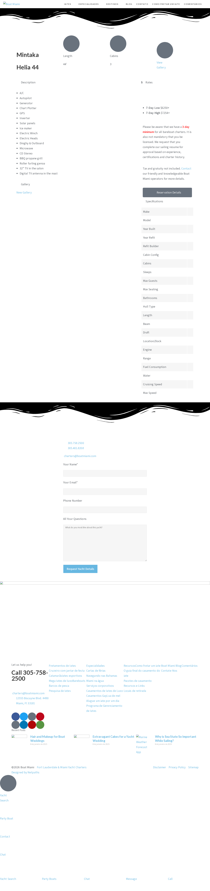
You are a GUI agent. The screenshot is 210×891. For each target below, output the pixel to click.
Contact (186, 168)
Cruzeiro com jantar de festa (66, 670)
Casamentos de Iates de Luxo (104, 691)
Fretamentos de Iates (62, 666)
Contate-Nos (169, 670)
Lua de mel (113, 696)
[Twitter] (24, 716)
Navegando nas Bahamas (101, 676)
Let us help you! (21, 665)
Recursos (129, 666)
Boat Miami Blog (171, 666)
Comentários (190, 666)
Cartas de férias (96, 670)
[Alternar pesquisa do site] (206, 4)
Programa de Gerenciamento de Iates (104, 708)
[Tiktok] (32, 716)
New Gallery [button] (24, 192)
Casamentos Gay (96, 696)
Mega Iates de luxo (60, 681)
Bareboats (78, 681)
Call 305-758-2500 (29, 675)
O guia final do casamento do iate (142, 673)
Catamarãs (55, 676)
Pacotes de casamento (138, 681)
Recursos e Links (134, 686)
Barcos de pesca (59, 686)
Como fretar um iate (147, 666)
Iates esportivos (72, 676)
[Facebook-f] (15, 716)
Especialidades (95, 666)
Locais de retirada (135, 691)
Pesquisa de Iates (60, 691)
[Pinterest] (40, 716)
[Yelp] (32, 725)
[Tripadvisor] (40, 725)
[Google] (15, 725)
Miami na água (95, 681)
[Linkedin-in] (24, 725)
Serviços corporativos (100, 686)
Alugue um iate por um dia (102, 701)
